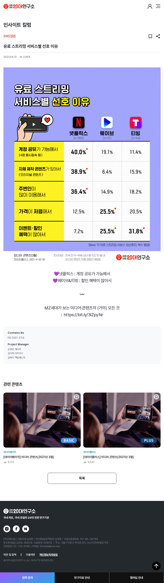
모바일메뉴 (158, 6)
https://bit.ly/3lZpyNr (83, 314)
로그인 (150, 6)
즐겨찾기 (150, 36)
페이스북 (16, 528)
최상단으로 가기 (156, 566)
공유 (158, 36)
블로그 (25, 528)
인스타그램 (6, 528)
